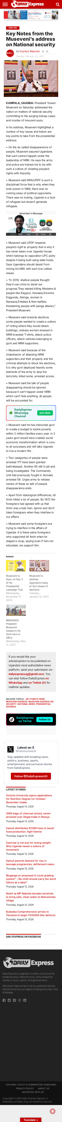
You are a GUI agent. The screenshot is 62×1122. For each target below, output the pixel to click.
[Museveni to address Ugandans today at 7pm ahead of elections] (39, 565)
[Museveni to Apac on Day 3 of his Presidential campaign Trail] (16, 565)
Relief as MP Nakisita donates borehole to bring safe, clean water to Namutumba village (30, 897)
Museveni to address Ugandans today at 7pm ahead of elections (38, 582)
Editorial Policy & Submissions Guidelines (31, 1084)
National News (26, 704)
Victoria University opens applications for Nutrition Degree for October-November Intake (29, 799)
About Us (43, 1088)
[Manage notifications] (52, 1111)
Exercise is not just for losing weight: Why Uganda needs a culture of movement (28, 846)
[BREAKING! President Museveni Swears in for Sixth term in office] (16, 610)
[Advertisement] (31, 1040)
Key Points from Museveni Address (25, 700)
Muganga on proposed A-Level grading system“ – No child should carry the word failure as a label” (31, 879)
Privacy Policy (25, 1088)
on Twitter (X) (37, 682)
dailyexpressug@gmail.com (26, 674)
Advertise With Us (33, 1092)
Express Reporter (30, 51)
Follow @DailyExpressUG (31, 776)
